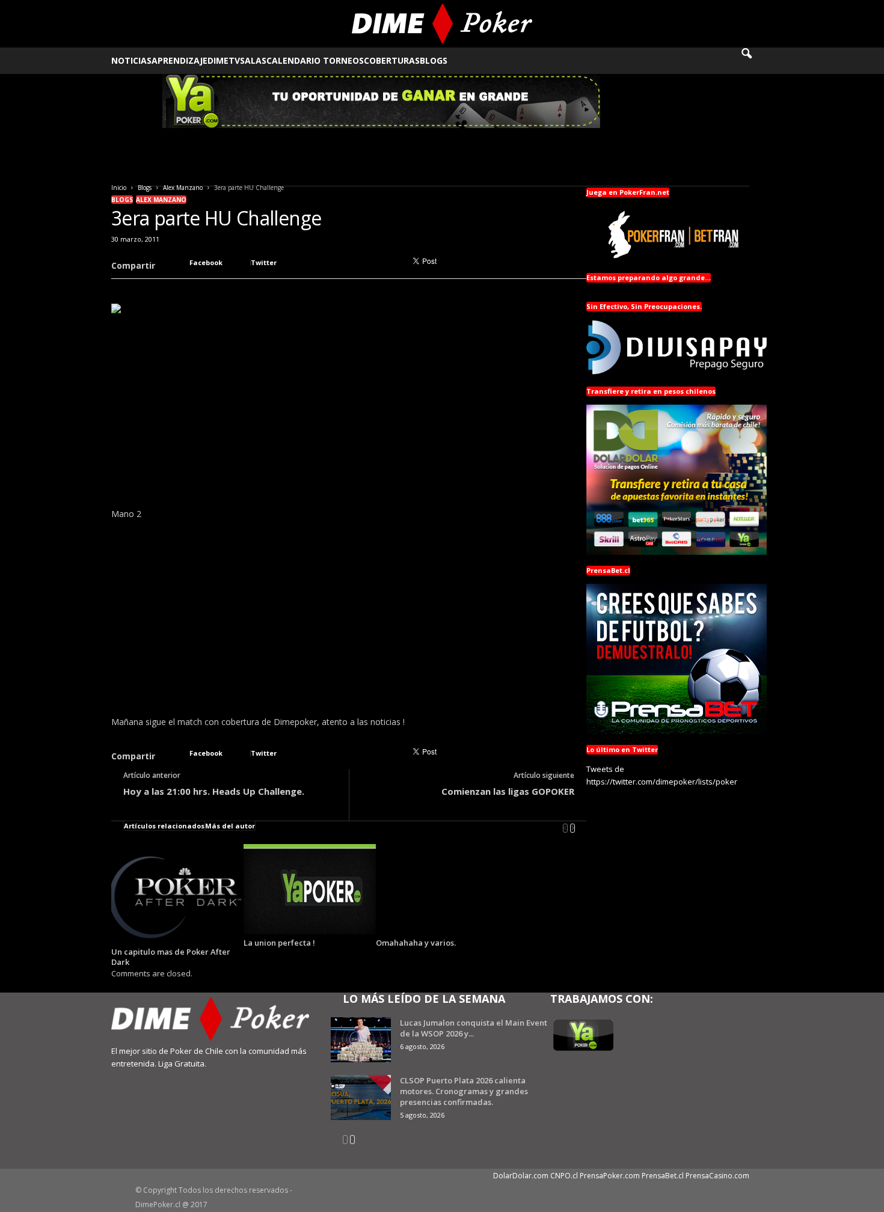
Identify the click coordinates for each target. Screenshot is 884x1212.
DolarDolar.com (520, 1176)
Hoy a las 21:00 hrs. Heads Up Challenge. (213, 791)
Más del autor (230, 825)
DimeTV (223, 60)
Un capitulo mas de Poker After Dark (170, 956)
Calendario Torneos (315, 60)
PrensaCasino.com (717, 1176)
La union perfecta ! (279, 942)
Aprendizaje (179, 60)
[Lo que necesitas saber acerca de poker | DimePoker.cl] (442, 23)
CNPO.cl (564, 1176)
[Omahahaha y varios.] (442, 889)
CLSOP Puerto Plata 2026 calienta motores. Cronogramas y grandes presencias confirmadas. (464, 1091)
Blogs (433, 60)
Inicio (118, 187)
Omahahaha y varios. (416, 942)
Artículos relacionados (164, 825)
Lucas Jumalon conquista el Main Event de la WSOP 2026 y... (473, 1028)
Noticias (131, 60)
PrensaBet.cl (663, 1176)
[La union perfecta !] (310, 889)
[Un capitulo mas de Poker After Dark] (177, 893)
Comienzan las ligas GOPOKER (507, 791)
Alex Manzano (183, 187)
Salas (253, 60)
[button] (754, 60)
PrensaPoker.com (610, 1176)
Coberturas (392, 60)
